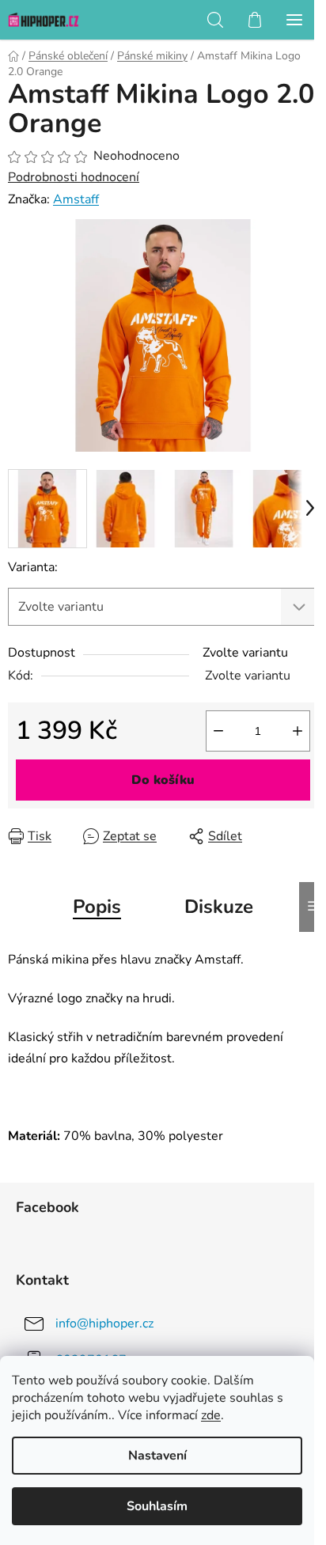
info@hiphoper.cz (104, 1322)
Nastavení (157, 1455)
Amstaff (76, 199)
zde (211, 1415)
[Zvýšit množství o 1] (297, 731)
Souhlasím (157, 1506)
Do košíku (163, 780)
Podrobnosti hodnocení (73, 177)
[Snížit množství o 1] (218, 731)
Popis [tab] (97, 906)
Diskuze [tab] (218, 906)
